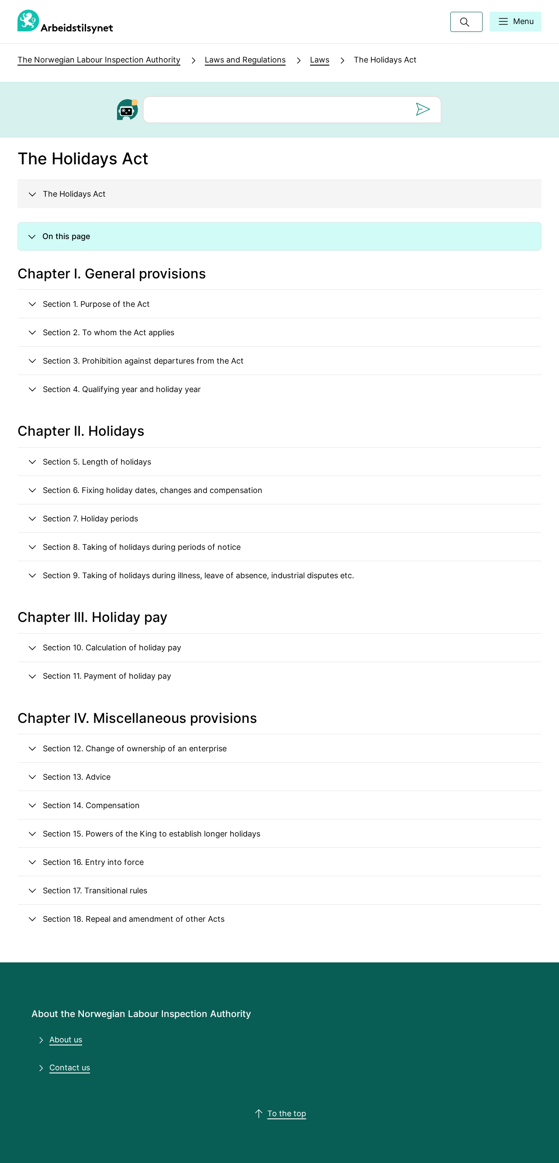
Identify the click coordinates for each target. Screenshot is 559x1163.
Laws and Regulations (245, 59)
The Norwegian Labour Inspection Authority (98, 59)
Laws (319, 59)
